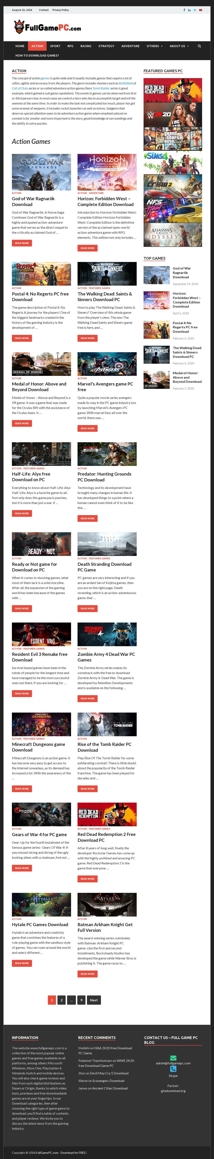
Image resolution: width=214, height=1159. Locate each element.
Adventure (130, 46)
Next (94, 1000)
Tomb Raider (101, 88)
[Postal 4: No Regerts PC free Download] (41, 274)
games (45, 78)
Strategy (106, 46)
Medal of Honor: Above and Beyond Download (187, 377)
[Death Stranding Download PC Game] (107, 544)
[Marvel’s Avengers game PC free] (107, 364)
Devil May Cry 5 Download (109, 1073)
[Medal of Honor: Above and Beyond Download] (41, 364)
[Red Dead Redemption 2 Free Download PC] (107, 815)
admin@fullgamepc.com (173, 1063)
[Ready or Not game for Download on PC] (41, 544)
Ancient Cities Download (110, 1088)
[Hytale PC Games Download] (41, 905)
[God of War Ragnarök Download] (41, 173)
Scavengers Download (108, 1081)
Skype (173, 1076)
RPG (70, 46)
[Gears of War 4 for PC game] (41, 815)
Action (37, 46)
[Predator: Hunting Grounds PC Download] (107, 454)
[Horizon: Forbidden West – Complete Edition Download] (107, 173)
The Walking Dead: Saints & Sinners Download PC (187, 352)
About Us (177, 46)
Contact (44, 10)
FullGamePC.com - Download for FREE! (61, 1152)
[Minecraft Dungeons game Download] (41, 725)
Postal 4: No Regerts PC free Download (185, 327)
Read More (22, 243)
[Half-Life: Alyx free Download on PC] (41, 454)
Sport (55, 46)
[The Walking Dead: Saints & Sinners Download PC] (107, 274)
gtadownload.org (173, 1091)
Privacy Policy (60, 10)
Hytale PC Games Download (40, 924)
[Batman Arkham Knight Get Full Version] (107, 905)
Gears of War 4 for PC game (39, 834)
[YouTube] (200, 10)
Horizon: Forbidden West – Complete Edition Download (187, 299)
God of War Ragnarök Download (182, 272)
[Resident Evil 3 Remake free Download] (41, 635)
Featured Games (99, 288)
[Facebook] (184, 10)
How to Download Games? (37, 55)
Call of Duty (20, 88)
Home (19, 46)
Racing (85, 46)
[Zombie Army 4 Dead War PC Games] (107, 635)
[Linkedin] (189, 10)
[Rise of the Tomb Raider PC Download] (107, 725)
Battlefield (126, 83)
